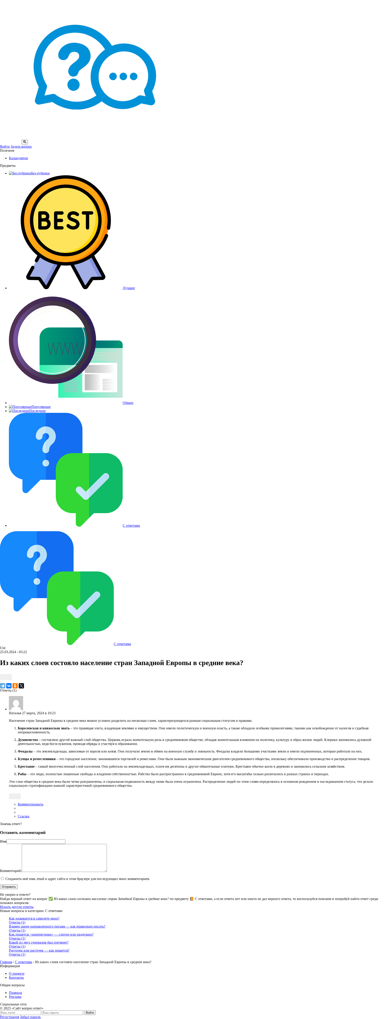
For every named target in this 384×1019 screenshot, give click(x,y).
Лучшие (129, 288)
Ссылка (23, 816)
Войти (5, 146)
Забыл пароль (30, 1017)
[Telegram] (2, 685)
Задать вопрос (21, 146)
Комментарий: (11, 871)
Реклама (15, 997)
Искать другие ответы (17, 907)
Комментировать (30, 804)
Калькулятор (18, 158)
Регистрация (9, 1017)
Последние (37, 411)
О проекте (16, 973)
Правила (15, 993)
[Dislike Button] (9, 677)
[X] (21, 685)
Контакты (16, 977)
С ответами (131, 525)
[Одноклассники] (15, 685)
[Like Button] (3, 677)
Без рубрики (40, 173)
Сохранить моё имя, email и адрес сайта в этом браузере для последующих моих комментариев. (77, 879)
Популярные (41, 407)
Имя (3, 841)
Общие (128, 403)
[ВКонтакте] (9, 685)
